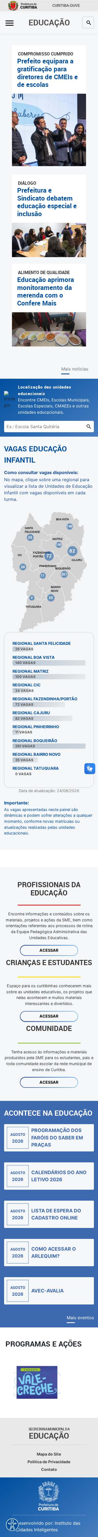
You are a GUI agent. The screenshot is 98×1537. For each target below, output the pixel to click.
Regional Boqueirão (35, 740)
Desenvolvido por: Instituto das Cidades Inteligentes (48, 1526)
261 (64, 574)
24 (23, 567)
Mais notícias (74, 369)
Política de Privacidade (49, 1461)
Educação (49, 22)
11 (42, 575)
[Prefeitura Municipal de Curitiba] (49, 1496)
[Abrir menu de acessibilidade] (12, 1525)
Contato (49, 1469)
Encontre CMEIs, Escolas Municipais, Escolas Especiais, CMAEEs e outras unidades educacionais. (54, 399)
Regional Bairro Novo (36, 754)
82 (72, 551)
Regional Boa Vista (34, 657)
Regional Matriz (31, 671)
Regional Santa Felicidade (42, 643)
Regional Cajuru (31, 712)
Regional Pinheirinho (36, 726)
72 (49, 556)
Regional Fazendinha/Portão (45, 699)
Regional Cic (27, 685)
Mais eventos (80, 1317)
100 (59, 545)
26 (30, 537)
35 (51, 597)
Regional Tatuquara (36, 768)
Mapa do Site (49, 1454)
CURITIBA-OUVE (65, 5)
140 (70, 526)
